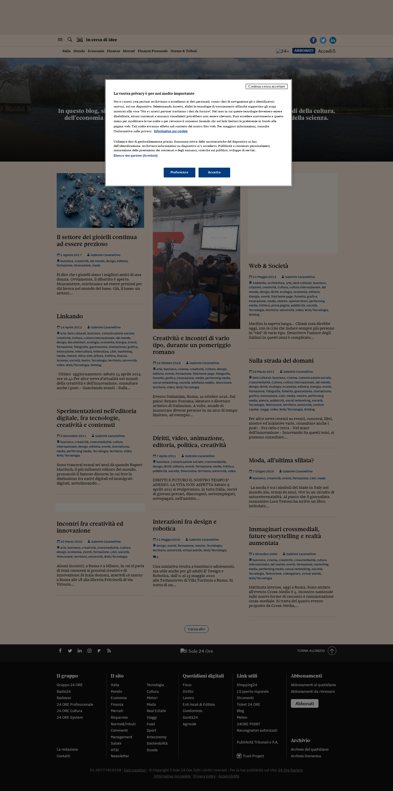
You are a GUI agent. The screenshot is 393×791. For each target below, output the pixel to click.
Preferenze (179, 172)
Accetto (214, 172)
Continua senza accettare (266, 86)
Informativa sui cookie (171, 131)
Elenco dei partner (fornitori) (136, 155)
